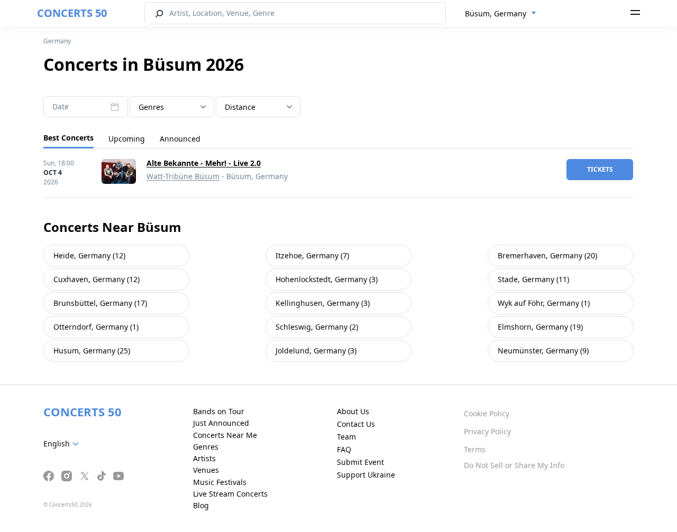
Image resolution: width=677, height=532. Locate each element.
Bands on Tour (218, 411)
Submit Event (360, 462)
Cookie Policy (486, 413)
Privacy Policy (487, 431)
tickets (600, 169)
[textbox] (172, 107)
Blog (201, 505)
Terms (475, 449)
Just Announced (221, 423)
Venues (206, 470)
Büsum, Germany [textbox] (495, 13)
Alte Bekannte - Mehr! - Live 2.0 (204, 163)
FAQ (344, 449)
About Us (353, 411)
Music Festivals (219, 482)
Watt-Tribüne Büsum (183, 176)
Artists (204, 458)
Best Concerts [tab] (68, 138)
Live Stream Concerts (230, 494)
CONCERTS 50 (72, 13)
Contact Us (356, 424)
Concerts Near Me (225, 435)
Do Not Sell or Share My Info (514, 465)
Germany (57, 40)
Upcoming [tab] (126, 139)
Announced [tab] (180, 139)
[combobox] (500, 13)
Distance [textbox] (240, 107)
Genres (205, 447)
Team (346, 437)
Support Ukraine (366, 475)
